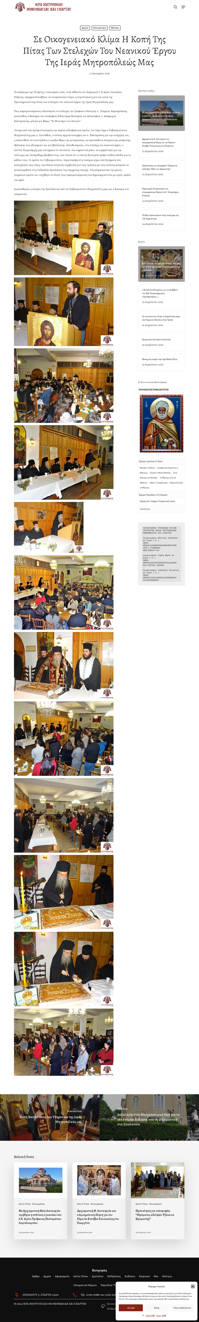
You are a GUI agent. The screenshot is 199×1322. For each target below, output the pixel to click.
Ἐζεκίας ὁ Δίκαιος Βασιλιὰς (160, 473)
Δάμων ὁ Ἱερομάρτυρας (159, 483)
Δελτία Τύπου (25, 1204)
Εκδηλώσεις (114, 1276)
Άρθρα (35, 1276)
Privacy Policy (161, 1315)
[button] (192, 1286)
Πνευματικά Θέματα (85, 1285)
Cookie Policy (150, 1315)
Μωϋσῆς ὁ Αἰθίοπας (147, 468)
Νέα (156, 1276)
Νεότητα (115, 27)
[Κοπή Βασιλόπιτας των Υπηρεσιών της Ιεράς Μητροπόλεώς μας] (50, 1117)
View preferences (182, 1307)
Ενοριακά (144, 1276)
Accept (130, 1307)
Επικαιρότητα (99, 27)
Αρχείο (85, 27)
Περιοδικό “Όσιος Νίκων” (115, 1285)
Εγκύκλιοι (97, 1276)
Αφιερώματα (62, 1276)
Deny (156, 1307)
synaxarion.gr (145, 509)
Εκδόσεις (130, 1276)
